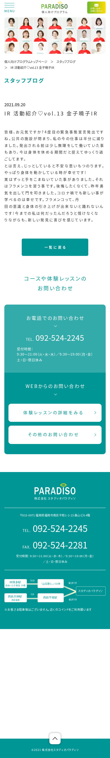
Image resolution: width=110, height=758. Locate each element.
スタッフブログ (66, 61)
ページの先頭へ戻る (55, 738)
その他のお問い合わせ (53, 434)
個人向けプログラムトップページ (25, 61)
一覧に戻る (56, 247)
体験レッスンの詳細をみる (53, 412)
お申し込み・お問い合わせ (96, 9)
